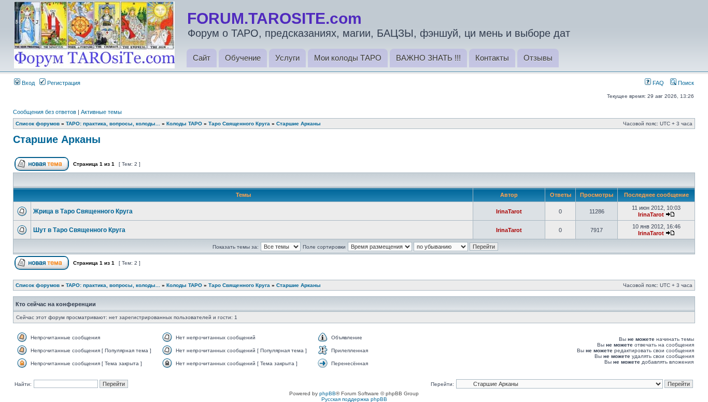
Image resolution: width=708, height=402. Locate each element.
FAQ (657, 83)
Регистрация (63, 83)
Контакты (492, 57)
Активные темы (101, 112)
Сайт (201, 57)
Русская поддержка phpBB (354, 399)
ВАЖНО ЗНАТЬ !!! (428, 57)
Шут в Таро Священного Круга (79, 230)
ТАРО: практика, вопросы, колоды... (113, 123)
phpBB (327, 393)
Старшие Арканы (298, 123)
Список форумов (38, 123)
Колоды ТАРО (184, 123)
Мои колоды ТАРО (347, 57)
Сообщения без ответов (44, 112)
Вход (27, 83)
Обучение (243, 57)
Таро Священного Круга (239, 123)
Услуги (287, 57)
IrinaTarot (509, 211)
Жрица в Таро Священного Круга (83, 211)
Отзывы (538, 57)
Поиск (685, 83)
